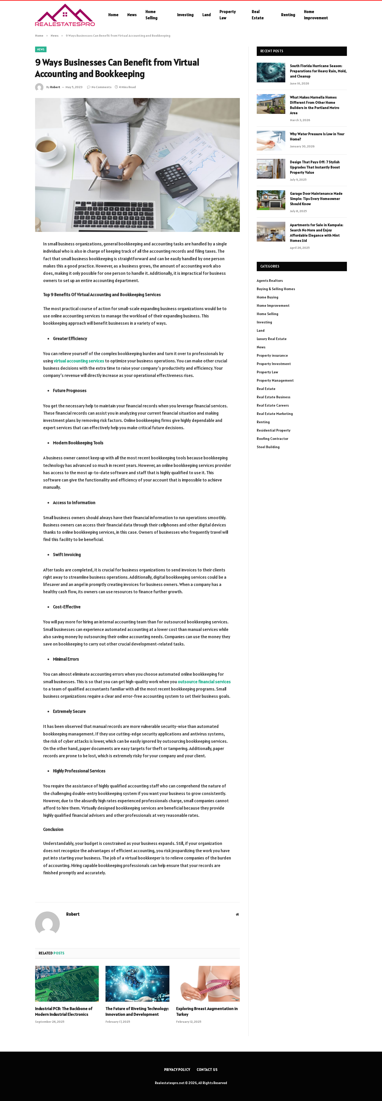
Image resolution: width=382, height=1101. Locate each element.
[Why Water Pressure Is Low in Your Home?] (271, 141)
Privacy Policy (177, 1069)
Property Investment (274, 363)
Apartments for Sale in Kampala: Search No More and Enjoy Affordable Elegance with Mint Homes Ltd (316, 233)
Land (206, 14)
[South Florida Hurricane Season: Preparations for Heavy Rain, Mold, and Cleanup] (271, 72)
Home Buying (267, 297)
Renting (288, 14)
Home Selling (151, 14)
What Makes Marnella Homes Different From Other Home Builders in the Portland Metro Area (314, 105)
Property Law (228, 14)
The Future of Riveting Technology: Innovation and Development (137, 1011)
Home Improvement (316, 14)
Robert (55, 87)
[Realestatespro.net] (65, 15)
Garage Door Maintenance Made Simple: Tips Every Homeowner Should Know (316, 198)
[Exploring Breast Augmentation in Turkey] (208, 984)
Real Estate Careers (273, 405)
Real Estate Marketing (275, 413)
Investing (185, 14)
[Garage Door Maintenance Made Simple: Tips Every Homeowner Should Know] (271, 200)
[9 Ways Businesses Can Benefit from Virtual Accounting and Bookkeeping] (137, 165)
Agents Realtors (270, 280)
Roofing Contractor (272, 438)
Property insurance (272, 355)
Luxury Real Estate (272, 338)
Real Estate (258, 14)
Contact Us (207, 1069)
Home (113, 14)
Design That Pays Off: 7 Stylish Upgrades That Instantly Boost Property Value (315, 167)
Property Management (275, 380)
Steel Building (268, 447)
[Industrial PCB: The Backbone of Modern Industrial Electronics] (67, 984)
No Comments (101, 87)
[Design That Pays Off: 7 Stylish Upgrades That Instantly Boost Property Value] (271, 169)
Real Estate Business (273, 397)
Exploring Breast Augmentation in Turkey (207, 1011)
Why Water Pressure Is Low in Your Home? (317, 136)
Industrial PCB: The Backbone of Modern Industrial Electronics (64, 1011)
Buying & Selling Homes (276, 288)
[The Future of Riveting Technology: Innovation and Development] (137, 984)
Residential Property (274, 430)
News (132, 14)
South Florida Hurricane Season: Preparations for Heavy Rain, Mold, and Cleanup (318, 71)
